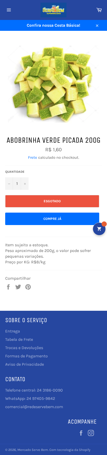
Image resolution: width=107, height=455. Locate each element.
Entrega (12, 331)
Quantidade (14, 172)
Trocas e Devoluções (24, 347)
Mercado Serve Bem (32, 450)
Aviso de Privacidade (24, 364)
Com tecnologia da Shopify (69, 450)
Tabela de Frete (19, 339)
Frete (32, 157)
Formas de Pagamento (26, 355)
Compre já (52, 219)
